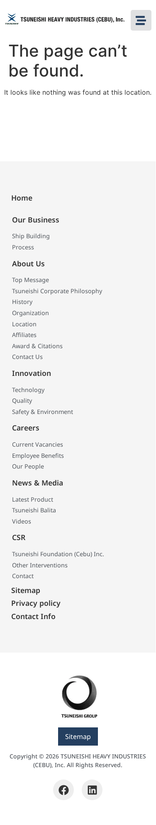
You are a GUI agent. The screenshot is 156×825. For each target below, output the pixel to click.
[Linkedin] (92, 790)
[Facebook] (63, 790)
